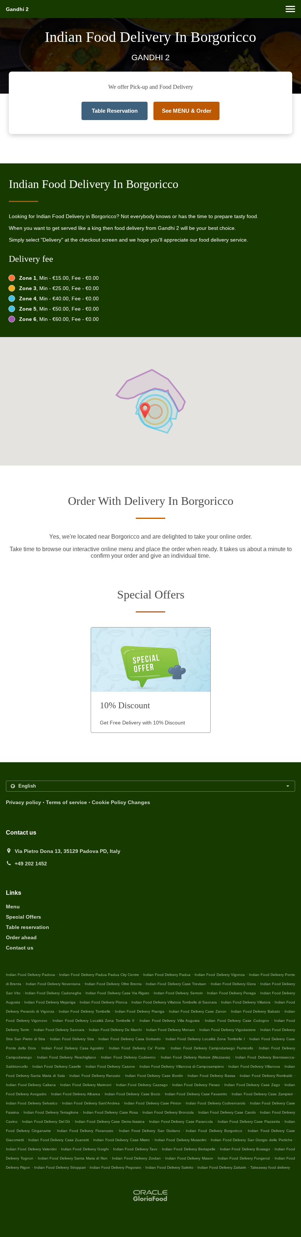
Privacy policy (23, 802)
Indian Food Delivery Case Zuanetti (58, 1140)
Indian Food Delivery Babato (255, 1011)
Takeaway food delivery (270, 1167)
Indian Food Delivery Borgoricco (214, 1131)
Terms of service (66, 802)
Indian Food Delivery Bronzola (168, 1112)
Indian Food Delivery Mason (189, 1158)
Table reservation (27, 927)
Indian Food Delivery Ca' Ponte (137, 1048)
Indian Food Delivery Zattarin (221, 1167)
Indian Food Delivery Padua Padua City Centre (99, 975)
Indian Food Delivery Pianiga (139, 1011)
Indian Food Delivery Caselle (56, 1066)
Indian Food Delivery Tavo (135, 1149)
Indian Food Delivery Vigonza (219, 975)
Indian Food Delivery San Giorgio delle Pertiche (251, 1140)
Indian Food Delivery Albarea (75, 1094)
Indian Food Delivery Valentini (31, 1149)
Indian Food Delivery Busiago (245, 1149)
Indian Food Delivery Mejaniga (50, 1002)
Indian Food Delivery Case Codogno (237, 1021)
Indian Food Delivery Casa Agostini (72, 1048)
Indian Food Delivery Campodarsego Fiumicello (212, 1048)
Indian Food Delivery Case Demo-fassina (110, 1122)
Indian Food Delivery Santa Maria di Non (73, 1158)
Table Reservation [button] (115, 111)
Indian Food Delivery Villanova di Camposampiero (181, 1066)
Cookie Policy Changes (121, 802)
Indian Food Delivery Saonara (59, 1030)
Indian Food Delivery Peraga (231, 993)
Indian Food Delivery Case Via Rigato (117, 993)
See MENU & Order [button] (186, 111)
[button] (290, 9)
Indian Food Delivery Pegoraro (115, 1167)
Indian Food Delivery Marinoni (85, 1085)
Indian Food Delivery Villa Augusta (169, 1021)
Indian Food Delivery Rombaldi (266, 1076)
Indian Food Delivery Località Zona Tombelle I (205, 1039)
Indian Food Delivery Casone (110, 1066)
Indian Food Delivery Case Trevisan (176, 984)
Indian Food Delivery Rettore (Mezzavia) (195, 1057)
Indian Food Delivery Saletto (169, 1167)
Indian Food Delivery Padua (167, 975)
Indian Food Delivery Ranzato (94, 1076)
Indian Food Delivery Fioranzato (85, 1131)
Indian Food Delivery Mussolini (181, 1140)
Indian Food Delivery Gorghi (85, 1149)
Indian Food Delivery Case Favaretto (196, 1094)
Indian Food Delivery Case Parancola (181, 1122)
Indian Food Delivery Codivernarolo (216, 1103)
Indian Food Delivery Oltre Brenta (113, 984)
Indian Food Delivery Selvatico (32, 1103)
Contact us (19, 948)
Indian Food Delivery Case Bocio (133, 1094)
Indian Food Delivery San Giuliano (149, 1131)
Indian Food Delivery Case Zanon (197, 1011)
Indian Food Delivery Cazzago (142, 1085)
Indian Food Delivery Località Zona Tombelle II (93, 1021)
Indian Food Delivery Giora (233, 984)
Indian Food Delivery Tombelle (84, 1011)
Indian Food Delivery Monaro (170, 1030)
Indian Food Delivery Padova (30, 975)
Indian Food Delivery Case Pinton (153, 1103)
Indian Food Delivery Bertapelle (188, 1149)
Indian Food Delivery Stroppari (60, 1167)
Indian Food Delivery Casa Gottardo (129, 1039)
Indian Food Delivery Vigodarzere (227, 1030)
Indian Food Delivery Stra (72, 1039)
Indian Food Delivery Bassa (211, 1076)
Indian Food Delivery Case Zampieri (262, 1094)
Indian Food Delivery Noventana (53, 984)
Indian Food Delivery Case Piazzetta (249, 1122)
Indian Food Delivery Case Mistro (121, 1140)
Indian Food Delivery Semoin (178, 993)
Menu (13, 906)
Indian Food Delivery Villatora (246, 1002)
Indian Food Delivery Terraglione (51, 1112)
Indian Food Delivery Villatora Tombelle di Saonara (174, 1002)
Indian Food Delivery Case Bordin (154, 1076)
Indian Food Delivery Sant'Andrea (91, 1103)
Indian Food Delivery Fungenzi (244, 1158)
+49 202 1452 (31, 864)
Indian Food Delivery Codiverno (128, 1057)
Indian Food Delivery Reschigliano (66, 1057)
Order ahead (21, 937)
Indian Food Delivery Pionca (103, 1002)
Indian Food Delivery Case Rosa (110, 1112)
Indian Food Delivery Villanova (254, 1066)
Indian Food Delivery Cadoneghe (53, 993)
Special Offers (23, 917)
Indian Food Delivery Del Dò (46, 1122)
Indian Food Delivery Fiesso (196, 1085)
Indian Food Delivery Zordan (136, 1158)
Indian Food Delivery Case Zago (252, 1085)
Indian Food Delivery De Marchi (115, 1030)
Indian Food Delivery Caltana (31, 1085)
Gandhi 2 (17, 9)
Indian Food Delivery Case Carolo (227, 1112)
